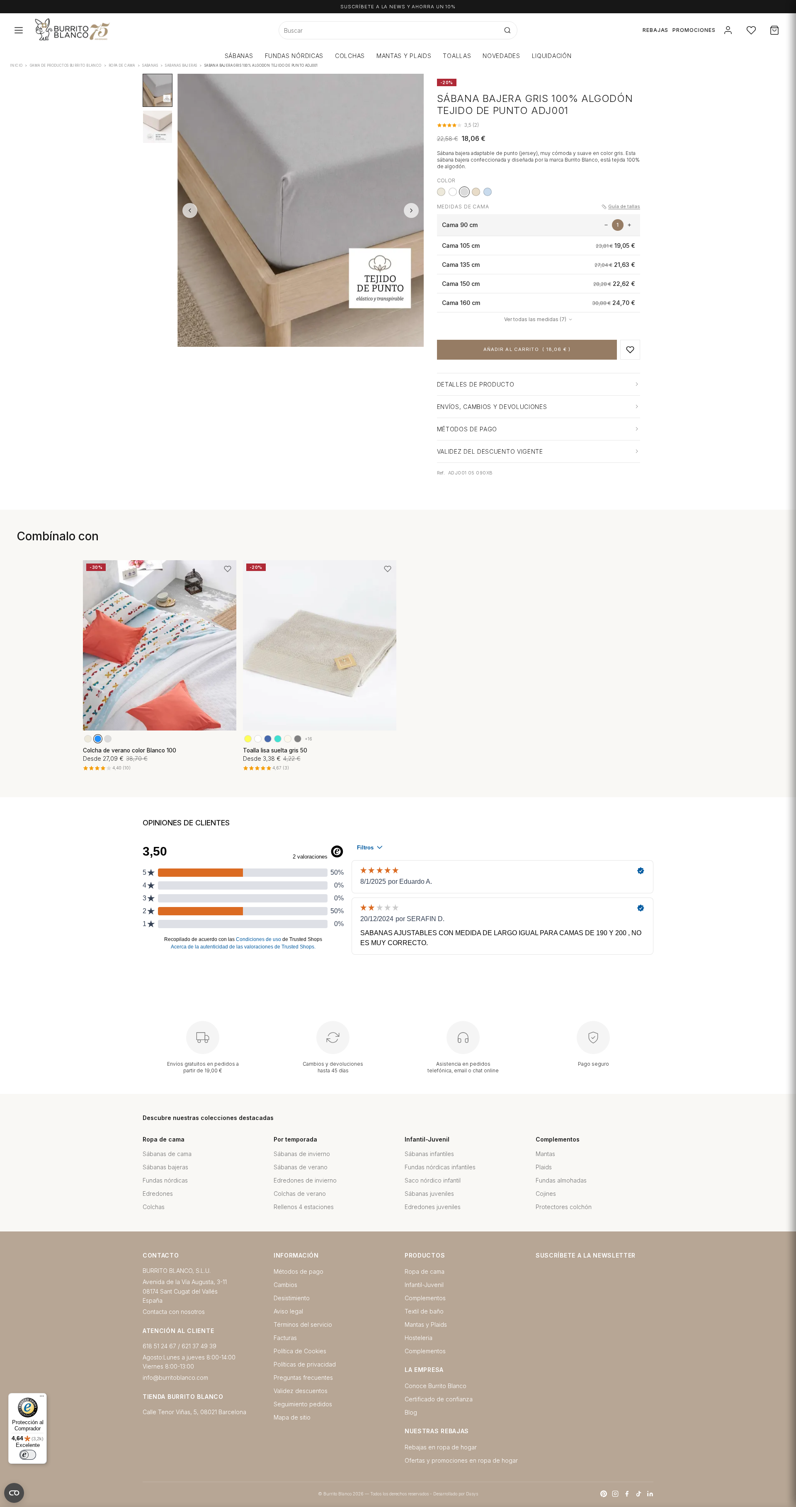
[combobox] (388, 30)
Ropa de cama (424, 1271)
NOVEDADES (501, 55)
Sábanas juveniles (429, 1193)
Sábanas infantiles (429, 1153)
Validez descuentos (301, 1390)
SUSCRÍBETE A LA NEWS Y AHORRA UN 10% (398, 7)
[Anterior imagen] (189, 210)
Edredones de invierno (305, 1180)
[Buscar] (507, 30)
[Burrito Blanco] (113, 30)
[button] (630, 350)
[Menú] (42, 1398)
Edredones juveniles (433, 1206)
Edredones (158, 1193)
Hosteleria (418, 1337)
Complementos (425, 1297)
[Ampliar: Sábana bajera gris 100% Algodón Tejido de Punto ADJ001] (300, 210)
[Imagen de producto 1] (157, 90)
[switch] (27, 1455)
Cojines (546, 1193)
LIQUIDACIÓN (552, 55)
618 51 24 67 (159, 1346)
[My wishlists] (751, 30)
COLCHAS (350, 55)
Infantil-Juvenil (424, 1284)
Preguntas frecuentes (303, 1377)
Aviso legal (288, 1311)
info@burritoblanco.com (175, 1377)
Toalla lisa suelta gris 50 (275, 750)
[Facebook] (627, 1493)
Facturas (285, 1337)
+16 (308, 738)
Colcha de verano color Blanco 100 (129, 750)
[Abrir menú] (18, 30)
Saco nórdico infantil (433, 1180)
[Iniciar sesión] (728, 30)
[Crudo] (476, 192)
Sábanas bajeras (165, 1167)
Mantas (545, 1153)
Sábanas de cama (167, 1153)
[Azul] (487, 192)
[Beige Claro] (288, 739)
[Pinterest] (603, 1493)
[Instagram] (615, 1493)
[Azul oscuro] (268, 739)
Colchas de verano (300, 1193)
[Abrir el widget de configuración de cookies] (14, 1493)
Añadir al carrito (526, 349)
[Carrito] (774, 30)
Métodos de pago (298, 1271)
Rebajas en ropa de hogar (441, 1447)
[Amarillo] (248, 739)
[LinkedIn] (650, 1493)
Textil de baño (424, 1311)
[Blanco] (453, 192)
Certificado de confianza (439, 1399)
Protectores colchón (564, 1206)
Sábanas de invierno (302, 1153)
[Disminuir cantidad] (606, 225)
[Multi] (258, 739)
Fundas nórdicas (165, 1180)
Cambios (285, 1284)
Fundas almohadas (561, 1180)
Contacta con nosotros (174, 1311)
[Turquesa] (278, 739)
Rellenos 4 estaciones (304, 1206)
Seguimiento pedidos (303, 1404)
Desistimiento (292, 1297)
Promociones (694, 30)
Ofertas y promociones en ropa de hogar (461, 1460)
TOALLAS (457, 55)
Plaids (544, 1167)
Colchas (154, 1206)
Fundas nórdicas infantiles (440, 1167)
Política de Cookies (300, 1351)
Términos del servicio (303, 1324)
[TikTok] (638, 1493)
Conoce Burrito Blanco (435, 1385)
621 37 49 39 (199, 1346)
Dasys (472, 1493)
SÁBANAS (239, 55)
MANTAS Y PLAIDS (404, 55)
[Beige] (441, 192)
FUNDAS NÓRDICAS (294, 55)
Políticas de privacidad (305, 1364)
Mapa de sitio (292, 1417)
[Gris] (108, 739)
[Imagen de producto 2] (157, 126)
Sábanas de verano (301, 1167)
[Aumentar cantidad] (629, 225)
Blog (411, 1412)
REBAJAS (656, 30)
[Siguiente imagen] (411, 210)
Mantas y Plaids (426, 1324)
